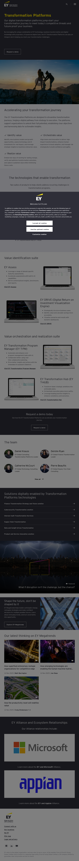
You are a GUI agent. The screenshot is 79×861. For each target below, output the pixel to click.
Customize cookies (39, 234)
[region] (39, 216)
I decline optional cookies (39, 229)
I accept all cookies (39, 223)
